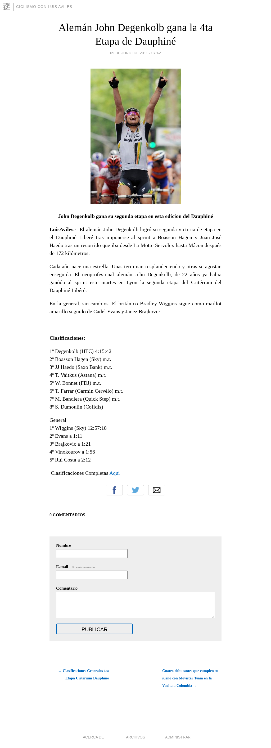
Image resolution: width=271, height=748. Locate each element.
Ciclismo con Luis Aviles (44, 7)
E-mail (76, 567)
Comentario (67, 588)
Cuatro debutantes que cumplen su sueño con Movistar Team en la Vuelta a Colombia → (190, 678)
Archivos (135, 737)
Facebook (114, 490)
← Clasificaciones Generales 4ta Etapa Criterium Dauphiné (83, 674)
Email (156, 490)
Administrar (178, 737)
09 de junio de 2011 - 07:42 (135, 53)
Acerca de (93, 737)
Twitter (135, 490)
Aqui (114, 473)
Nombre (63, 545)
